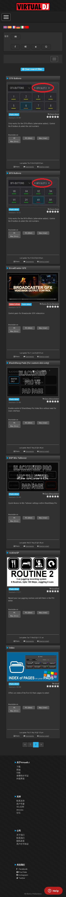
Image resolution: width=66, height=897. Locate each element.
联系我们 (20, 838)
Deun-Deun (54, 114)
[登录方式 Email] (15, 36)
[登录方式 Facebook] (15, 46)
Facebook (22, 869)
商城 (18, 770)
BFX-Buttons (15, 173)
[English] (5, 27)
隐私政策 (20, 841)
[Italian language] (22, 27)
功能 (18, 772)
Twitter (21, 878)
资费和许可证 (22, 776)
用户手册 (20, 804)
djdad (56, 683)
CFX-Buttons (15, 78)
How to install (44, 167)
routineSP (14, 553)
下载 (18, 767)
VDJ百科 (20, 807)
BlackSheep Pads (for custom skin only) (29, 363)
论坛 (18, 813)
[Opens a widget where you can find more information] (53, 891)
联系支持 (20, 801)
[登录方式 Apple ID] (35, 46)
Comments (30, 167)
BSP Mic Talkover (18, 458)
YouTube (22, 872)
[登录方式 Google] (46, 46)
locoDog (55, 588)
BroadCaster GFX (17, 268)
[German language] (18, 27)
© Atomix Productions (33, 894)
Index (11, 648)
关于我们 (20, 835)
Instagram (23, 875)
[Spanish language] (9, 27)
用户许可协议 (22, 844)
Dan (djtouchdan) (52, 399)
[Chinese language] (27, 27)
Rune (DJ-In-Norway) (50, 304)
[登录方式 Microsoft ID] (25, 46)
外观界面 (20, 778)
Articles (19, 810)
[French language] (14, 27)
